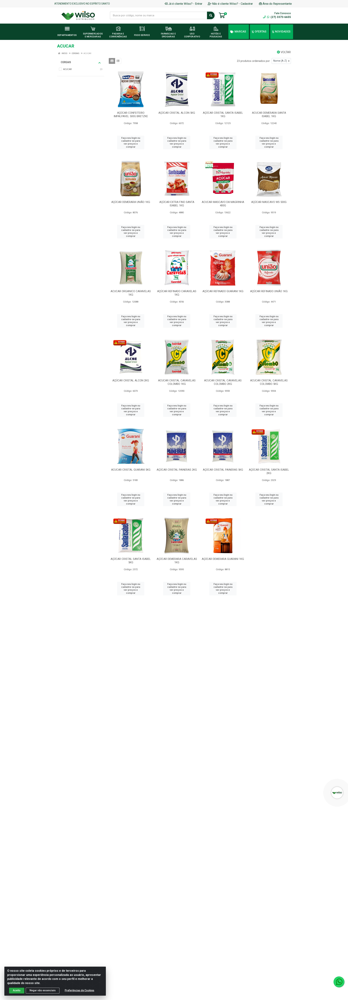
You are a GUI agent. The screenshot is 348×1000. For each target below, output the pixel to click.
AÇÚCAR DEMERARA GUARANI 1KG (223, 559)
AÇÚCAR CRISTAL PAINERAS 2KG (177, 469)
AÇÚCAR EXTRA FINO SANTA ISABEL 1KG (176, 203)
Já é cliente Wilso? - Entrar (185, 3)
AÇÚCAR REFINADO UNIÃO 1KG (269, 291)
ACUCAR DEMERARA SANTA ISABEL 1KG (269, 114)
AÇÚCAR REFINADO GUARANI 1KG (222, 291)
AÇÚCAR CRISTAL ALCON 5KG (176, 112)
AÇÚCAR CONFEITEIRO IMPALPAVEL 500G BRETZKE (131, 114)
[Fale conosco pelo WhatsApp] (339, 981)
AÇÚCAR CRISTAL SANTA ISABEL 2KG (269, 471)
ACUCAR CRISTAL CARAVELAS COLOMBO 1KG (177, 382)
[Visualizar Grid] (112, 61)
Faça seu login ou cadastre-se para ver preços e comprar (130, 142)
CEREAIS (66, 62)
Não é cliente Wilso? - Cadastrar (232, 3)
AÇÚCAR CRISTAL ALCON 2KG (130, 380)
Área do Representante (277, 3)
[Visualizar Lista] (118, 61)
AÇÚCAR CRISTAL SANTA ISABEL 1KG (223, 114)
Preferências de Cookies (79, 990)
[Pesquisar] (211, 15)
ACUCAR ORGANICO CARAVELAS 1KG (131, 293)
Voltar (285, 52)
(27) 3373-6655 (280, 17)
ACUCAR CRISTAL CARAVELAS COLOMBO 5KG (269, 382)
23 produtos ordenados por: (253, 61)
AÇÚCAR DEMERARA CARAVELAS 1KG (177, 560)
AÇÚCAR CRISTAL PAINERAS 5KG (223, 469)
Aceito (16, 990)
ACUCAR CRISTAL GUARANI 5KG (130, 469)
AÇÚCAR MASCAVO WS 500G (269, 202)
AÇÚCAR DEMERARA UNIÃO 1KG (130, 202)
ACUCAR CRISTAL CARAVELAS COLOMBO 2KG (223, 382)
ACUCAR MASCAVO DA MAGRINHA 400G (223, 203)
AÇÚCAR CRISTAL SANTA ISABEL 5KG (131, 560)
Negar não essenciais (43, 990)
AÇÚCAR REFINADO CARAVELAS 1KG (176, 293)
